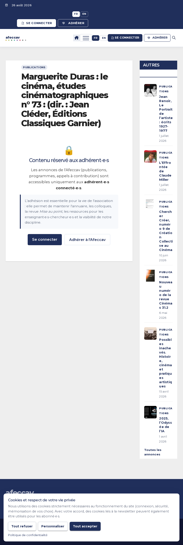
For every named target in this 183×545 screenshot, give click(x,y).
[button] (174, 38)
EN (84, 13)
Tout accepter (85, 526)
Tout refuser (22, 526)
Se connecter (39, 23)
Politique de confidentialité (28, 535)
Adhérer (76, 23)
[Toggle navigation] (86, 38)
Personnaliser (52, 526)
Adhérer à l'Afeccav (87, 240)
